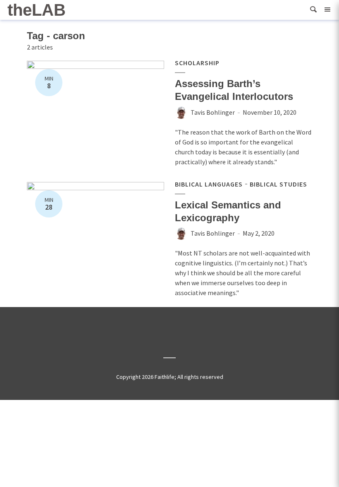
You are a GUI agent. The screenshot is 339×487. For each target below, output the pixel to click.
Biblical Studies (278, 184)
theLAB (36, 10)
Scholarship (197, 63)
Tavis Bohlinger (213, 112)
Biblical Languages (209, 184)
